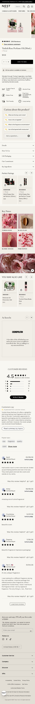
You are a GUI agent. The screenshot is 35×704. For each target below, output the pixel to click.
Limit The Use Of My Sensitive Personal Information (17, 695)
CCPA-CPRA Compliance (14, 684)
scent (4, 446)
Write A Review (18, 397)
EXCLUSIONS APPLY (27, 1)
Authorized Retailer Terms (17, 688)
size (4, 441)
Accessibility (8, 680)
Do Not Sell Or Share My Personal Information (17, 691)
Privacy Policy (26, 680)
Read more (28, 589)
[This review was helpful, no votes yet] (27, 507)
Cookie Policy (17, 680)
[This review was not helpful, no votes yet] (31, 481)
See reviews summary (12, 44)
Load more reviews (17, 604)
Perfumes (21, 11)
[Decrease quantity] (3, 61)
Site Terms (25, 684)
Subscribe (30, 631)
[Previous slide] (27, 317)
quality (19, 441)
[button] (24, 6)
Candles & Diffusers (9, 11)
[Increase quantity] (8, 61)
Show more (12, 446)
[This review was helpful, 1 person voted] (27, 481)
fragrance (11, 441)
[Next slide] (31, 317)
